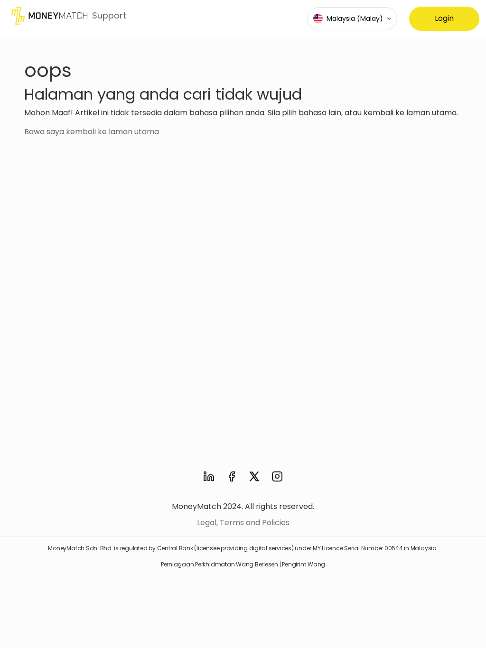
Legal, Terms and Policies (243, 522)
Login (444, 18)
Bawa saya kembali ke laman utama (91, 131)
